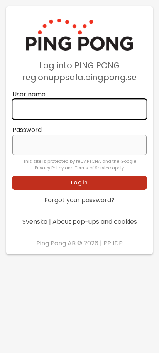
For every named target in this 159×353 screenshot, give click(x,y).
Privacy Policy (49, 168)
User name (29, 94)
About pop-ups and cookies (94, 221)
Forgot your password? (79, 200)
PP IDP (113, 243)
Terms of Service (93, 168)
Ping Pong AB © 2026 (67, 243)
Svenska (34, 221)
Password (27, 129)
